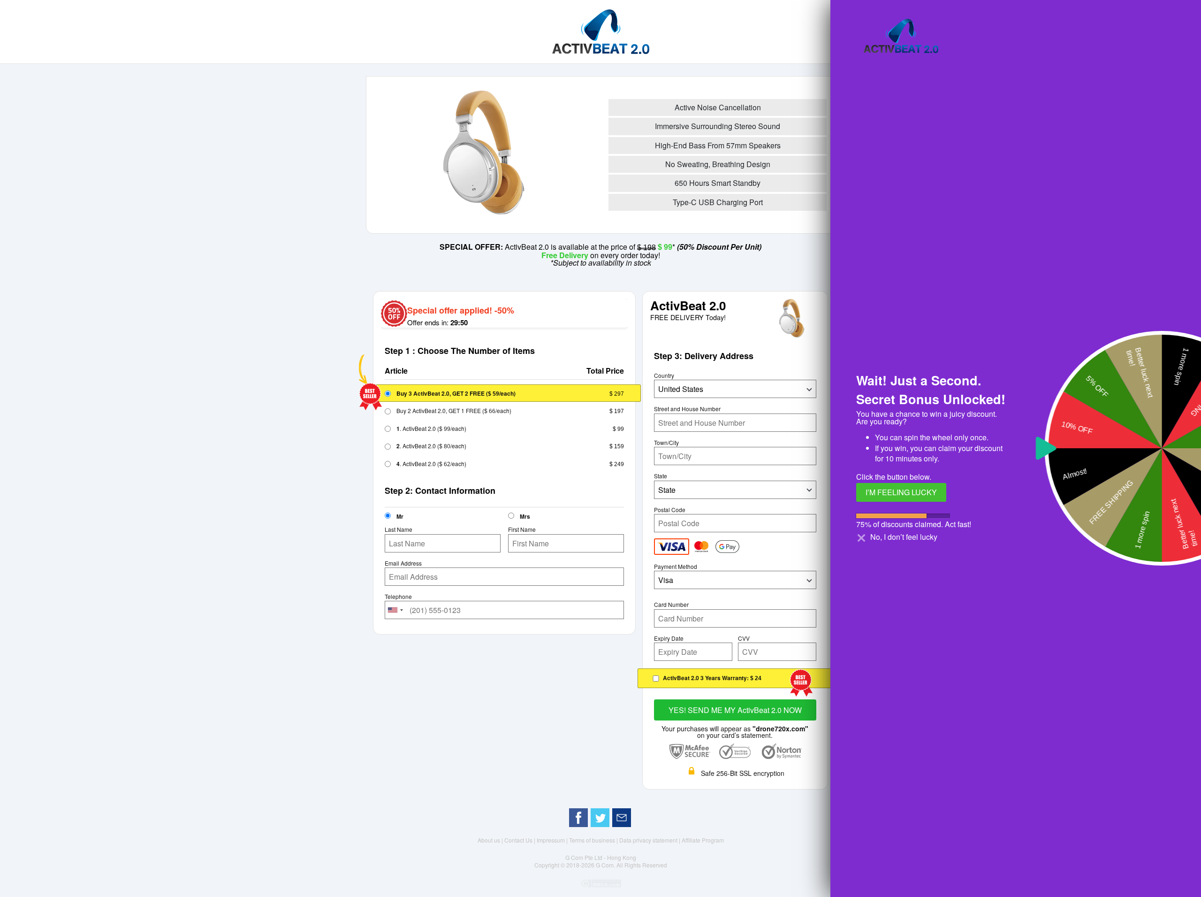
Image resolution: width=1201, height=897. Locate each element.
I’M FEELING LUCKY (901, 492)
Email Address (403, 563)
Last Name (398, 529)
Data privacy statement (649, 840)
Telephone (398, 596)
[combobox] (395, 610)
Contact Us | (520, 840)
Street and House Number (687, 409)
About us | (491, 840)
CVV (744, 638)
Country (664, 375)
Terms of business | (594, 840)
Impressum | (553, 840)
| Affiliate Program (701, 840)
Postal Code (669, 509)
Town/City (666, 442)
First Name (522, 529)
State (660, 476)
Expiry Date (669, 638)
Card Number (671, 604)
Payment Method (675, 566)
